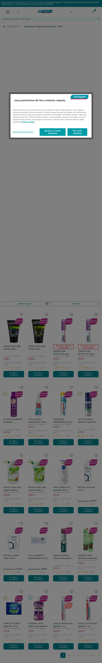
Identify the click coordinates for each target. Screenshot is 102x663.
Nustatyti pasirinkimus (23, 132)
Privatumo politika (28, 122)
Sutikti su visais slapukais (53, 132)
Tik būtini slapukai (77, 132)
